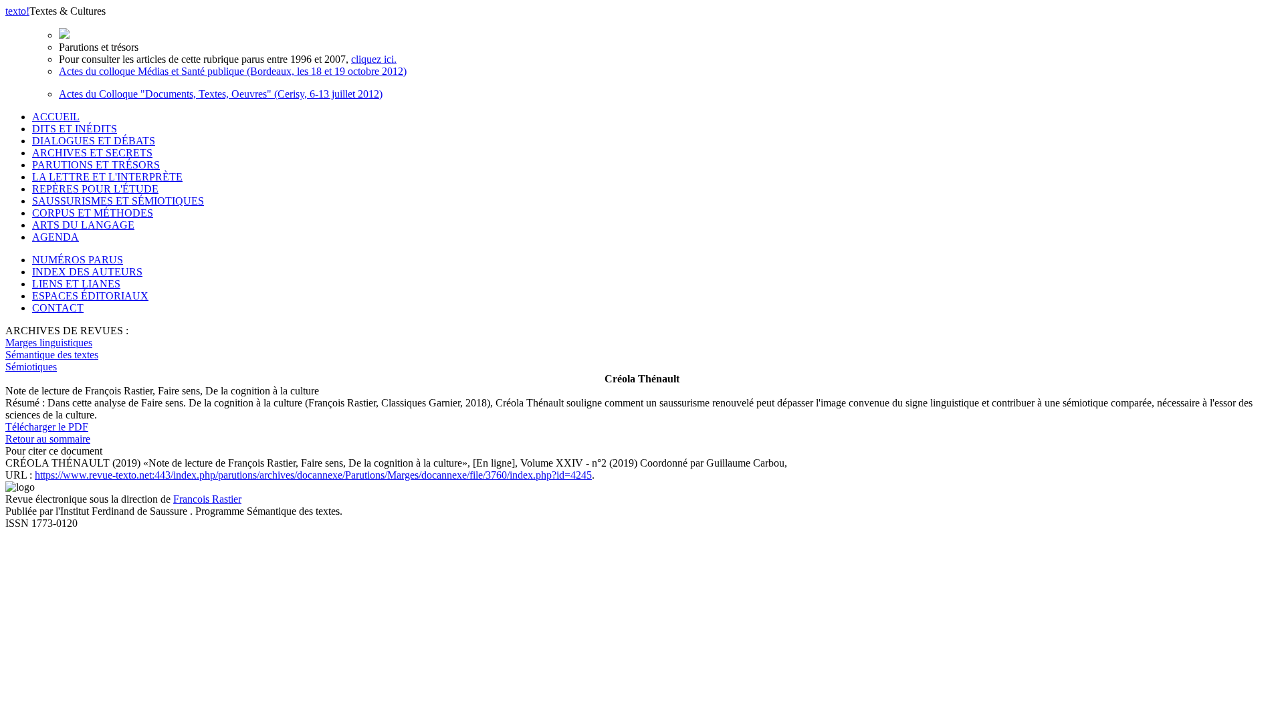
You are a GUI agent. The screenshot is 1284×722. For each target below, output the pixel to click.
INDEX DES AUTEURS (87, 271)
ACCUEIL (56, 116)
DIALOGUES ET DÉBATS (93, 140)
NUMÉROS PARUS (77, 259)
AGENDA (55, 237)
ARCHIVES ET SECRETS (92, 152)
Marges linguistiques (48, 342)
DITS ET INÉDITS (74, 128)
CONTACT (58, 308)
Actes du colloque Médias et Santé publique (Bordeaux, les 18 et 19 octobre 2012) (233, 71)
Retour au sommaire (47, 439)
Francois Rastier (207, 499)
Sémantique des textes (51, 354)
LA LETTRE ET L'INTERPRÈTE (107, 177)
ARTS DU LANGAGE (83, 225)
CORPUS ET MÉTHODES (92, 213)
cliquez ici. (374, 59)
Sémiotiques (31, 366)
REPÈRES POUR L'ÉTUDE (95, 189)
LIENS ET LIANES (76, 283)
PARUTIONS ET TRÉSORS (96, 164)
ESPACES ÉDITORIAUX (90, 296)
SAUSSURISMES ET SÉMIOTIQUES (118, 201)
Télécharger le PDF (46, 427)
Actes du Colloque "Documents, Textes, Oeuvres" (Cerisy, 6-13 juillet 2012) (221, 94)
